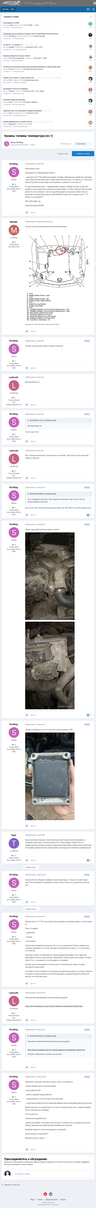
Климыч (11, 91)
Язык (32, 1200)
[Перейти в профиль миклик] (14, 230)
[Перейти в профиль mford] (90, 123)
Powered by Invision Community (48, 1204)
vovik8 (11, 25)
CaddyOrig (12, 36)
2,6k (14, 855)
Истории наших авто (31, 80)
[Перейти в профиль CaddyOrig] (90, 35)
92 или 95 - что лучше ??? (13, 45)
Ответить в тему (83, 154)
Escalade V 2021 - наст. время (33, 91)
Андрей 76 (12, 124)
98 (15, 242)
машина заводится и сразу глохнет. (17, 56)
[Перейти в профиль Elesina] (90, 90)
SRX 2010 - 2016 (32, 113)
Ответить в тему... (24, 1174)
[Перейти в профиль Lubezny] (90, 24)
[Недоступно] (58, 277)
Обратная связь (51, 1200)
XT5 (30, 124)
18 (15, 184)
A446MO (11, 47)
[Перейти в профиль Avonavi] (90, 68)
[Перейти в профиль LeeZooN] (14, 385)
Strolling (19, 142)
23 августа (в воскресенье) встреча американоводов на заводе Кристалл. (32, 67)
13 (58, 78)
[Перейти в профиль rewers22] (90, 46)
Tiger (13, 835)
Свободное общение (30, 102)
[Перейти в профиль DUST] (90, 79)
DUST (10, 80)
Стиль (39, 1200)
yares (10, 102)
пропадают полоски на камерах (15, 89)
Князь (11, 113)
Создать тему (62, 154)
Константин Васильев (16, 58)
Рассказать (66, 144)
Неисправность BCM (11, 23)
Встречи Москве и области (33, 69)
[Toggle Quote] (29, 420)
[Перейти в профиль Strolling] (6, 143)
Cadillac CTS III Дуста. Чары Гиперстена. (19, 78)
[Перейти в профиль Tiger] (14, 843)
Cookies (63, 1200)
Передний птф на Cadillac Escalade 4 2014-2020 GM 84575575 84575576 (30, 34)
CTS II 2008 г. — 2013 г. (31, 25)
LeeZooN (13, 377)
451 (14, 398)
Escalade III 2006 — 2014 (34, 47)
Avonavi (11, 69)
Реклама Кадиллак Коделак (14, 100)
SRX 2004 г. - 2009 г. (41, 58)
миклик (13, 222)
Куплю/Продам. (39, 36)
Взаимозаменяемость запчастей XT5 (18, 122)
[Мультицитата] (26, 212)
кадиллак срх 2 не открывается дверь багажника (22, 111)
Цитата (33, 212)
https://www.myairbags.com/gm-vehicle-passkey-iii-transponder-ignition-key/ (54, 1006)
